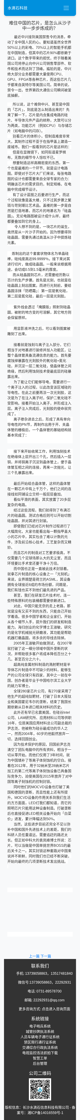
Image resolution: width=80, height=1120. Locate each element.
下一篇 (45, 956)
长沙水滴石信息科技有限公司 (46, 1107)
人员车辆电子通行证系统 (40, 1037)
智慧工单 (40, 1058)
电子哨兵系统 (40, 1026)
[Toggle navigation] (66, 8)
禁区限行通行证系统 (40, 1042)
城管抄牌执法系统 (40, 1032)
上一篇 (34, 956)
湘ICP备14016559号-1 (45, 1113)
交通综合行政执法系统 (40, 1047)
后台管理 (40, 1063)
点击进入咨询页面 (56, 1009)
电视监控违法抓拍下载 (40, 1053)
